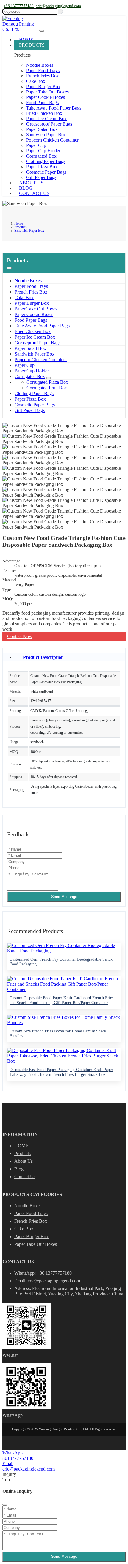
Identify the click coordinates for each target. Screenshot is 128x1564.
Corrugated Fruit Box (46, 387)
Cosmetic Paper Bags (46, 172)
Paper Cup (36, 145)
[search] (60, 11)
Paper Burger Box (43, 86)
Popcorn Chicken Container (52, 139)
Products (32, 44)
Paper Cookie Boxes (45, 97)
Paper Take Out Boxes (47, 91)
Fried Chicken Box (44, 113)
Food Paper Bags (42, 102)
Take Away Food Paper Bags (53, 107)
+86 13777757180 (19, 6)
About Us (31, 182)
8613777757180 (17, 1458)
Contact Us (34, 193)
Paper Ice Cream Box (46, 118)
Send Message (64, 896)
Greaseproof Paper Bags (49, 123)
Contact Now (19, 636)
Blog (25, 188)
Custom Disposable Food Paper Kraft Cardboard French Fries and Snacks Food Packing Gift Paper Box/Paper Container (61, 1000)
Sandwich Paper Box (46, 134)
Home (26, 39)
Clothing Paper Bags (45, 161)
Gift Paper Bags (41, 177)
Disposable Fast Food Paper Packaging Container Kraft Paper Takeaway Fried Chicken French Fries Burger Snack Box (61, 1072)
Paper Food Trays (43, 70)
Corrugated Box (41, 155)
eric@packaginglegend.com (58, 6)
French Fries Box (42, 75)
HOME (21, 1145)
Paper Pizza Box (41, 166)
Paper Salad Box (42, 129)
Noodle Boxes (39, 65)
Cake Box (35, 81)
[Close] (4, 1505)
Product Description (43, 657)
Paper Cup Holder (43, 150)
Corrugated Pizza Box (47, 382)
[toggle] (41, 31)
